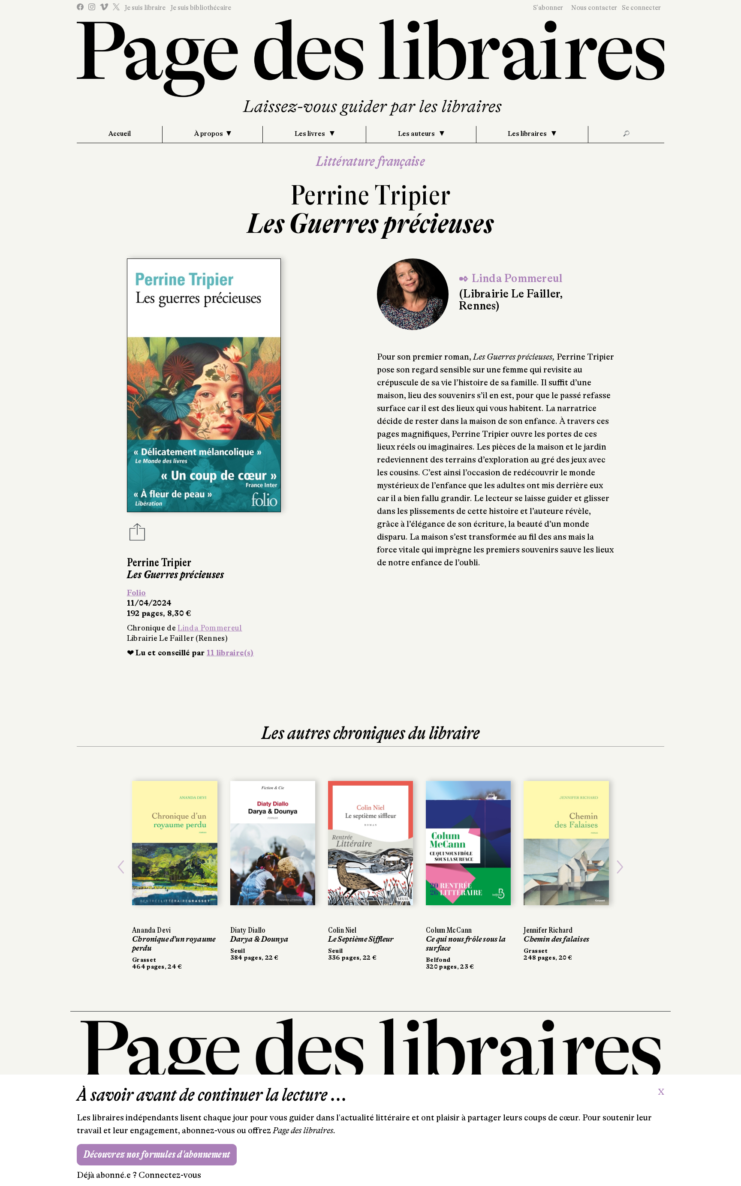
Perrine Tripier (371, 195)
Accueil (119, 134)
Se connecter (641, 8)
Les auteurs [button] (417, 134)
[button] (121, 867)
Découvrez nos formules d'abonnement (157, 1154)
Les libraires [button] (528, 134)
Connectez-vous (170, 1175)
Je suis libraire (145, 8)
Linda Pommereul (210, 628)
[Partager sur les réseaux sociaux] (137, 534)
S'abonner (548, 8)
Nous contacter (594, 8)
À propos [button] (208, 134)
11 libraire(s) (230, 653)
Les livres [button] (310, 134)
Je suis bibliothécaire (200, 8)
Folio (136, 592)
